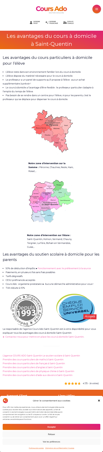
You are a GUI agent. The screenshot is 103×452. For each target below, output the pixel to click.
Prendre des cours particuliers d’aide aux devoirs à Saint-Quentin (37, 375)
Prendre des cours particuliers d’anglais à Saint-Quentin (33, 367)
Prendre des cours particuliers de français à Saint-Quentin (34, 363)
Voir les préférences (51, 442)
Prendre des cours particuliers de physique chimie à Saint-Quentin (38, 371)
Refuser (51, 434)
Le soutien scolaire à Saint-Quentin (61, 355)
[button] (99, 400)
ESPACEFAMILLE (70, 22)
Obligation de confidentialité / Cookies (59, 448)
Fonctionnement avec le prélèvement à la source (64, 268)
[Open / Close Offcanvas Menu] (96, 9)
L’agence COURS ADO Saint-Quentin (22, 355)
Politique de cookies (36, 448)
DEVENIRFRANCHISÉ (53, 22)
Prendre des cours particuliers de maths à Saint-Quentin (33, 359)
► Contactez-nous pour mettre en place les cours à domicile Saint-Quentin (43, 337)
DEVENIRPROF (36, 22)
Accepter (51, 427)
